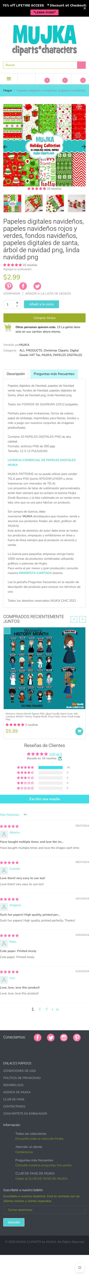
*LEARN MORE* (44, 12)
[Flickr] (21, 1044)
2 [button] (39, 1009)
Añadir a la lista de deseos (48, 294)
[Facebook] (23, 286)
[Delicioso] (48, 1044)
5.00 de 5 (55, 754)
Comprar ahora (44, 318)
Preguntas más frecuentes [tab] (54, 374)
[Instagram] (63, 1037)
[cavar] (58, 1044)
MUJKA (24, 345)
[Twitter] (37, 286)
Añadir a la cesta (41, 304)
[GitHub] (10, 1044)
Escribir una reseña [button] (44, 799)
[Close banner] (85, 8)
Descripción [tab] (16, 374)
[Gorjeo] (50, 1037)
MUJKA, (47, 355)
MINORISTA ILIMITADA (35, 573)
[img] (9, 826)
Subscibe (14, 1222)
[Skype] (53, 1044)
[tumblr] (31, 1044)
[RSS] (15, 1044)
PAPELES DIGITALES (67, 355)
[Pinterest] (76, 1037)
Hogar (7, 90)
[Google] (4, 1044)
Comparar (11, 294)
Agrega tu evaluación (17, 269)
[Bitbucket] (26, 1044)
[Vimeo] (42, 1044)
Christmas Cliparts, (56, 350)
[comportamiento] (64, 1044)
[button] (37, 189)
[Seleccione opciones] (79, 731)
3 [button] (46, 1009)
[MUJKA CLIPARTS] (44, 38)
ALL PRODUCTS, (31, 350)
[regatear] (37, 1044)
